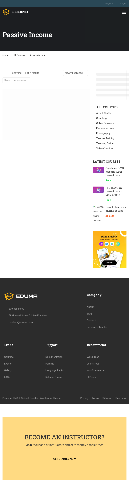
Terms (95, 398)
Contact (91, 320)
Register (109, 3)
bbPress (91, 377)
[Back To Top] (122, 474)
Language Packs (55, 370)
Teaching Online (105, 143)
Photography (103, 133)
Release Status (54, 377)
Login (123, 3)
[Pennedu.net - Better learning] (15, 12)
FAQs (7, 377)
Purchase (120, 398)
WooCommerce (95, 370)
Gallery (8, 370)
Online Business (105, 123)
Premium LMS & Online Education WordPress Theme (32, 398)
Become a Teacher (97, 327)
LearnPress (93, 363)
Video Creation (104, 148)
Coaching (101, 118)
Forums (50, 363)
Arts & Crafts (103, 113)
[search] (27, 80)
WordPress (93, 356)
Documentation (54, 356)
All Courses (19, 55)
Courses (9, 356)
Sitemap (107, 398)
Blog (89, 313)
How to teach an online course (115, 208)
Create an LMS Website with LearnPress (114, 171)
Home (5, 55)
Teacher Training (105, 138)
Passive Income (105, 128)
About (90, 306)
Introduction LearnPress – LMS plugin (113, 191)
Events (8, 363)
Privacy (84, 398)
